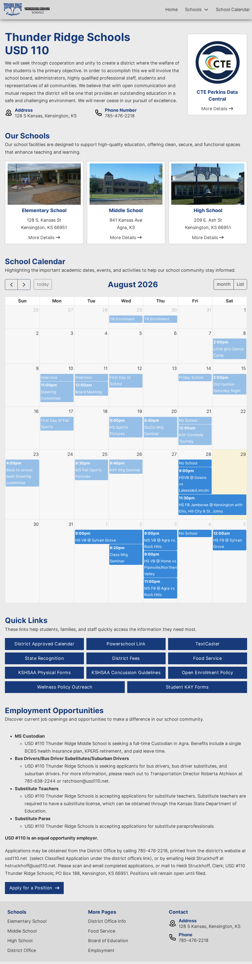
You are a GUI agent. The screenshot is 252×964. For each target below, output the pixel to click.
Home (171, 9)
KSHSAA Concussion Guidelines (126, 672)
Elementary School (27, 921)
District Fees (126, 658)
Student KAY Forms (187, 687)
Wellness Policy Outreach (64, 687)
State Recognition (44, 658)
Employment (101, 950)
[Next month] (23, 284)
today (43, 284)
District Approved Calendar (44, 643)
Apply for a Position (30, 887)
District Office (21, 950)
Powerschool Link (126, 643)
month (224, 284)
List (240, 284)
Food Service (207, 658)
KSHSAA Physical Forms (44, 672)
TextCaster (207, 643)
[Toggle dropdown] (206, 9)
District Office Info (107, 921)
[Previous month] (11, 284)
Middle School (22, 931)
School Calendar (233, 9)
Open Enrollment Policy (207, 672)
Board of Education (108, 940)
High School (19, 940)
